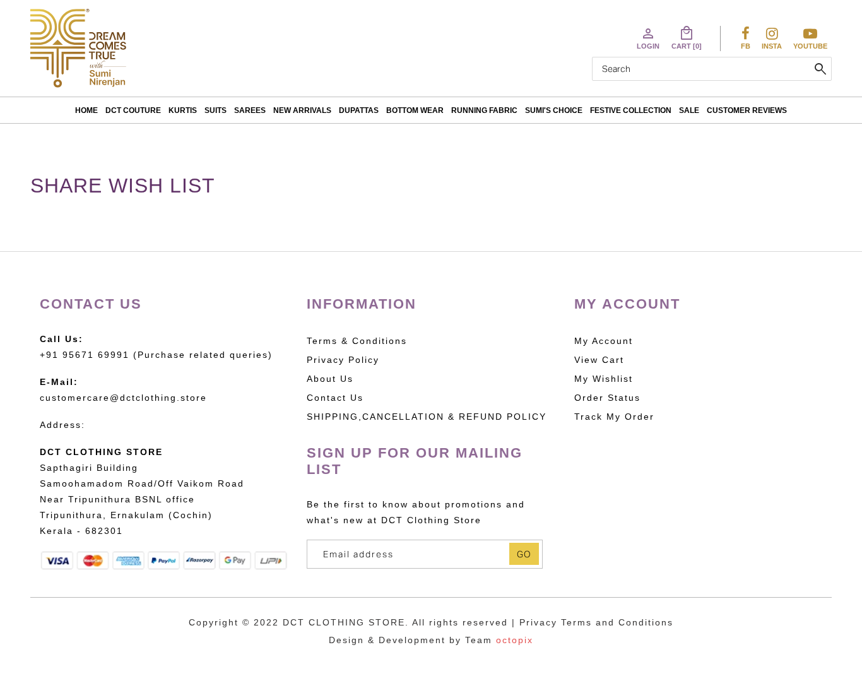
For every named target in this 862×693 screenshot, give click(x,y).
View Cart (599, 360)
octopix (514, 640)
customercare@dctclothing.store (123, 398)
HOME (86, 110)
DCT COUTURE (133, 110)
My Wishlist (603, 379)
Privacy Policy (343, 360)
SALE (689, 110)
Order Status (607, 398)
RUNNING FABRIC (484, 110)
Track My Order (614, 417)
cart (686, 38)
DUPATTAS (359, 110)
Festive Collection (630, 110)
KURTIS (182, 110)
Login (648, 38)
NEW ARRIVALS (302, 110)
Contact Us (335, 398)
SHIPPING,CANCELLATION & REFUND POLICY (426, 417)
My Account (603, 341)
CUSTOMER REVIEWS (747, 110)
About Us (330, 379)
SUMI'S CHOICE (553, 110)
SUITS (215, 110)
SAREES (250, 110)
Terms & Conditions (357, 341)
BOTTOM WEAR (415, 110)
